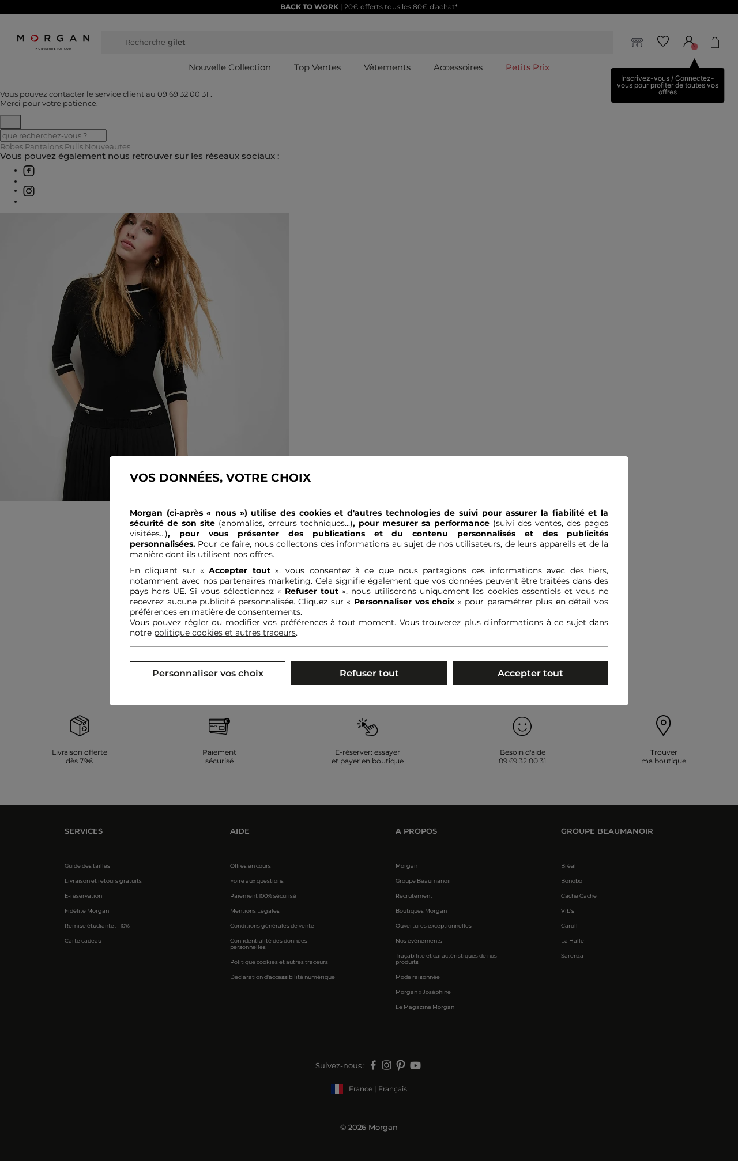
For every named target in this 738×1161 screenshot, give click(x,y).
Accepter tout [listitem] (530, 673)
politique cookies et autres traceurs (225, 632)
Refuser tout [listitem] (369, 673)
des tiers (588, 570)
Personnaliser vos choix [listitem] (207, 673)
